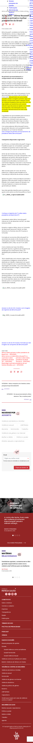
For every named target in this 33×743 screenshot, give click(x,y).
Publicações (13, 8)
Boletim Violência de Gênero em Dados (14, 662)
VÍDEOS (4, 635)
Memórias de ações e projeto (13, 12)
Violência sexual (8, 425)
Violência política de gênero (10, 686)
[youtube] (6, 21)
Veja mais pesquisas (15, 543)
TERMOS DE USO (7, 623)
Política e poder (22, 437)
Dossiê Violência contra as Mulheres (15, 649)
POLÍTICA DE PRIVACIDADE (11, 627)
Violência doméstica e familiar (13, 421)
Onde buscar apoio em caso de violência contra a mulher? (14, 699)
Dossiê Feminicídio (9, 653)
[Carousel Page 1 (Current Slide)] (13, 535)
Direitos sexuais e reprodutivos (13, 441)
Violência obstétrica (8, 682)
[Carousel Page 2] (15, 535)
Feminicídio (15, 429)
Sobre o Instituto (7, 603)
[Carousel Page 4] (19, 535)
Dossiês (4, 646)
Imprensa (5, 609)
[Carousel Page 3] (17, 535)
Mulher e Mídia (7, 437)
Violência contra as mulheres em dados (14, 659)
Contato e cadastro (8, 606)
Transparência (6, 612)
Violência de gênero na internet (13, 433)
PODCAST (5, 632)
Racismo (5, 429)
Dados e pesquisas (10, 529)
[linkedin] (6, 23)
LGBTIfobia (24, 425)
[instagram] (6, 17)
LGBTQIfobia (5, 692)
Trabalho (25, 429)
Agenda (4, 720)
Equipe (4, 615)
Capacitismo (6, 695)
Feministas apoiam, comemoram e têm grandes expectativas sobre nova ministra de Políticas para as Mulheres (16, 564)
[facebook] (5, 19)
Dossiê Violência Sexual (11, 656)
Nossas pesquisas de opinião (13, 3)
